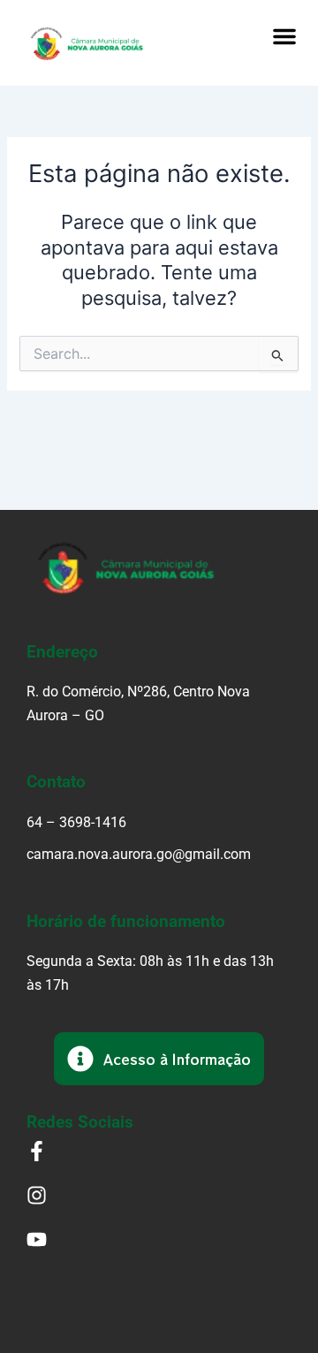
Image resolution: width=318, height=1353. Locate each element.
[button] (284, 36)
